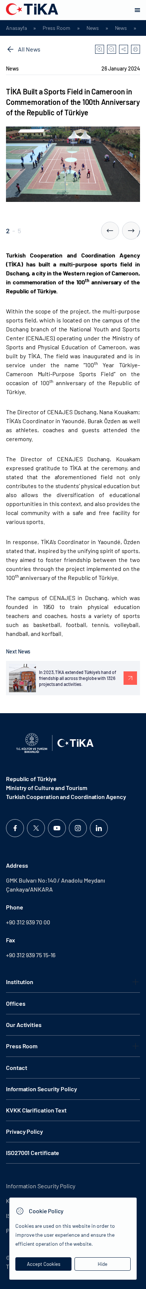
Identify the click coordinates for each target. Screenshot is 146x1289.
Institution (19, 981)
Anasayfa (16, 28)
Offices (15, 1003)
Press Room (56, 28)
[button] (110, 231)
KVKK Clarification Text (36, 1110)
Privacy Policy (24, 1131)
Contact (16, 1067)
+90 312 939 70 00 (28, 922)
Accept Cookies (43, 1264)
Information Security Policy (41, 1088)
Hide (102, 1264)
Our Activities (24, 1024)
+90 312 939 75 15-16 (30, 954)
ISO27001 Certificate (32, 1152)
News (92, 28)
